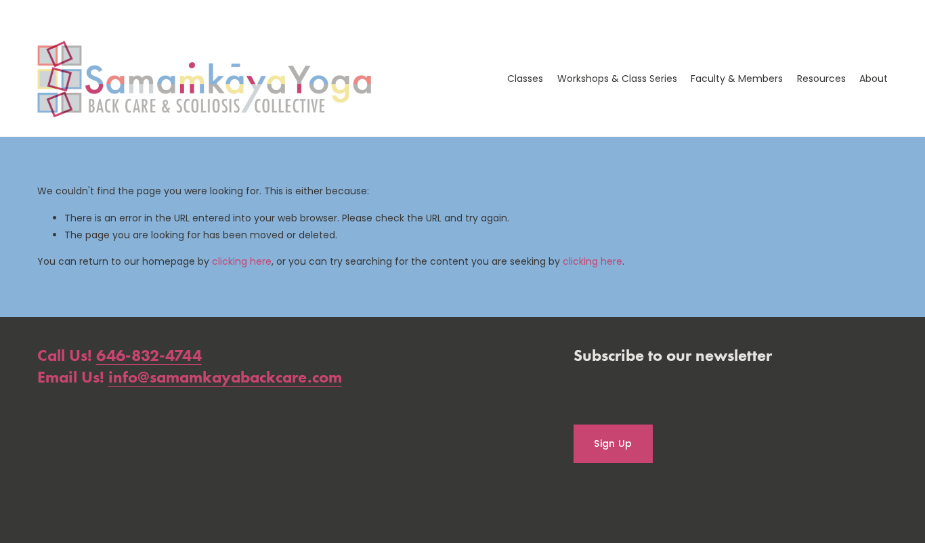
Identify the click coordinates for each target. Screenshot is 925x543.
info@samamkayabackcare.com (225, 377)
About (873, 78)
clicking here (242, 261)
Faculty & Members (737, 78)
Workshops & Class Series (617, 78)
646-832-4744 (149, 355)
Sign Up (613, 443)
